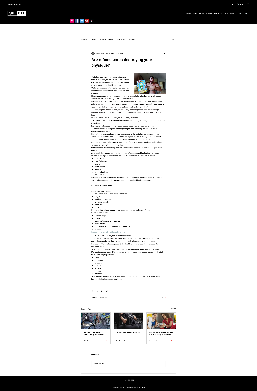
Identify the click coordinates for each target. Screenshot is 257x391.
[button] (248, 4)
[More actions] (164, 53)
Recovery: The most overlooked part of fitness (94, 333)
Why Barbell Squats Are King (128, 332)
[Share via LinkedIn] (102, 291)
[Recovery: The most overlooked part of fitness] (95, 321)
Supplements (121, 39)
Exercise (132, 39)
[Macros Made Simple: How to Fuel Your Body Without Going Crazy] (161, 321)
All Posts (84, 39)
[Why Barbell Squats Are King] (128, 321)
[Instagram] (230, 5)
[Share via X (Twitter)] (97, 291)
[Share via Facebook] (92, 291)
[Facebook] (77, 21)
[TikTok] (92, 21)
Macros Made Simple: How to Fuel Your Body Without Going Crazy (161, 333)
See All (173, 309)
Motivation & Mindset (106, 39)
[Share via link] (107, 291)
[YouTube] (87, 21)
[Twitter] (233, 5)
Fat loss (93, 39)
